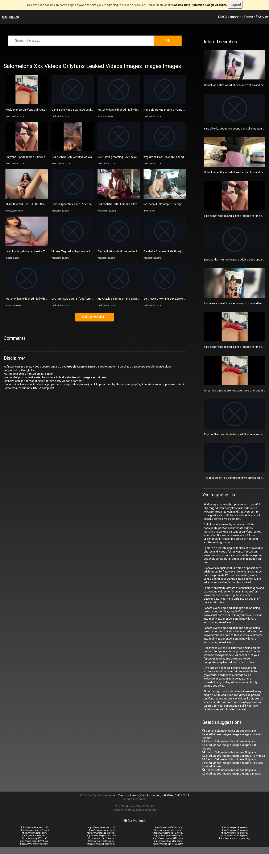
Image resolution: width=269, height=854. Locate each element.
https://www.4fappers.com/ (34, 827)
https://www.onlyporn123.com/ (168, 843)
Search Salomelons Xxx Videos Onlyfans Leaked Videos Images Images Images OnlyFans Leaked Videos (232, 762)
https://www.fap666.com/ (34, 838)
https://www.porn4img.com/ (234, 835)
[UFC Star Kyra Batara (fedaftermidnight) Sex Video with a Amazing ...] (72, 292)
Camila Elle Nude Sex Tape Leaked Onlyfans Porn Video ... (87, 109)
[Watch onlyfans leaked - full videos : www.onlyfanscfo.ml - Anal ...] (26, 292)
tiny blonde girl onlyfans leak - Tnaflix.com (31, 251)
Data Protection (150, 795)
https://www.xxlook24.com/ (101, 841)
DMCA (222, 17)
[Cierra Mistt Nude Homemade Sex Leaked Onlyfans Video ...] (119, 245)
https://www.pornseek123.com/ (167, 833)
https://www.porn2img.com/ (234, 830)
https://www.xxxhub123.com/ (101, 833)
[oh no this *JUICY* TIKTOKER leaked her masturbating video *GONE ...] (26, 198)
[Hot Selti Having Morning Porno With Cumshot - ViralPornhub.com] (165, 103)
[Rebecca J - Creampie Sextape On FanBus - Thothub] (165, 198)
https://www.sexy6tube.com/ (168, 827)
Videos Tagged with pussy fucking (73, 251)
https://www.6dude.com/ (34, 835)
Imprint (235, 17)
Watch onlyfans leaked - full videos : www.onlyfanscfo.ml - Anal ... (45, 298)
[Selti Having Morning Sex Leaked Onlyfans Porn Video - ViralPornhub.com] (119, 150)
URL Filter (167, 795)
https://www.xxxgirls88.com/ (101, 843)
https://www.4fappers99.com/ (34, 830)
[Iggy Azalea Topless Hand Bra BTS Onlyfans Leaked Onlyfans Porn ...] (119, 292)
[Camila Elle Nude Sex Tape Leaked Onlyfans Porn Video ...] (72, 103)
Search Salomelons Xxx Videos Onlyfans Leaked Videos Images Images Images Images (231, 771)
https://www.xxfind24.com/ (101, 838)
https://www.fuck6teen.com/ (168, 830)
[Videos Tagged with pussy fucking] (72, 245)
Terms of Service (256, 17)
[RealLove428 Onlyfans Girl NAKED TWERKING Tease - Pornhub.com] (26, 103)
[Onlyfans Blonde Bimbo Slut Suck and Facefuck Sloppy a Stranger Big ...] (26, 150)
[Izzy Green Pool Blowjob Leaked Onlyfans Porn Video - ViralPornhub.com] (165, 150)
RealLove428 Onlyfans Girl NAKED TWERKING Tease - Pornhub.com (47, 109)
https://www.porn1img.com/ (234, 827)
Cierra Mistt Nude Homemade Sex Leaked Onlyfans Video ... (135, 251)
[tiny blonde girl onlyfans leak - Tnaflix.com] (26, 245)
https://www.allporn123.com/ (168, 841)
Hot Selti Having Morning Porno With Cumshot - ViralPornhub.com (184, 109)
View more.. (95, 317)
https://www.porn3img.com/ (234, 833)
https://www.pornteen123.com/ (168, 838)
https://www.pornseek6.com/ (168, 835)
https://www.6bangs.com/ (34, 833)
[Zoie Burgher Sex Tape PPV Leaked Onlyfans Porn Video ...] (72, 198)
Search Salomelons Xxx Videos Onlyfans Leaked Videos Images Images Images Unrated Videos (232, 734)
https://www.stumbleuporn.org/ (234, 838)
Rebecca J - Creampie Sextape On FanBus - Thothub (176, 204)
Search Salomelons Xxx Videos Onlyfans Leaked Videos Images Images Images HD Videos (233, 753)
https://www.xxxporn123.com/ (101, 835)
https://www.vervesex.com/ (101, 827)
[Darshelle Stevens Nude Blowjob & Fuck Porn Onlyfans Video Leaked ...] (165, 245)
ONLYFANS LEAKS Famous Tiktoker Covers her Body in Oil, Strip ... (138, 204)
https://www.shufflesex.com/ (34, 843)
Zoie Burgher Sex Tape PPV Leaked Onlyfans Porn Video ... (88, 204)
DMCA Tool (182, 795)
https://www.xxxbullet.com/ (101, 830)
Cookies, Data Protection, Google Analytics (199, 5)
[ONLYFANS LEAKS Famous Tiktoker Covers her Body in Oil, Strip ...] (119, 198)
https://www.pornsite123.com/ (34, 841)
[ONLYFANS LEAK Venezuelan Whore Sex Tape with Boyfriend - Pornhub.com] (72, 150)
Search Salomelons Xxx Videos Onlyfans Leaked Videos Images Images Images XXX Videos (229, 745)
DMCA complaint (43, 388)
